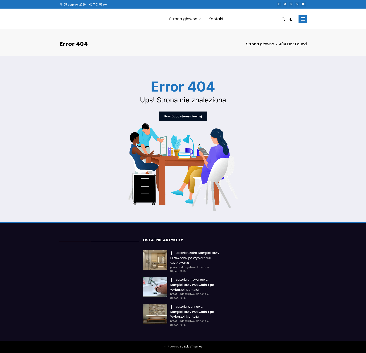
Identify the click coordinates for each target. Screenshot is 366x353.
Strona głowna (183, 19)
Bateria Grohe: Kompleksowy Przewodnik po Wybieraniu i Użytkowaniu (194, 258)
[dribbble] (291, 4)
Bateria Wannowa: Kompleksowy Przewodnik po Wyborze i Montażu (192, 311)
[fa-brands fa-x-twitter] (285, 4)
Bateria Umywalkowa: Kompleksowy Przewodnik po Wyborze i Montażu (192, 284)
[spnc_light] (291, 18)
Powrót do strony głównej (183, 116)
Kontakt (216, 19)
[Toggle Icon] (303, 19)
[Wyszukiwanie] (283, 19)
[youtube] (303, 4)
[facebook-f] (279, 4)
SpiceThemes (193, 346)
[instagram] (297, 4)
